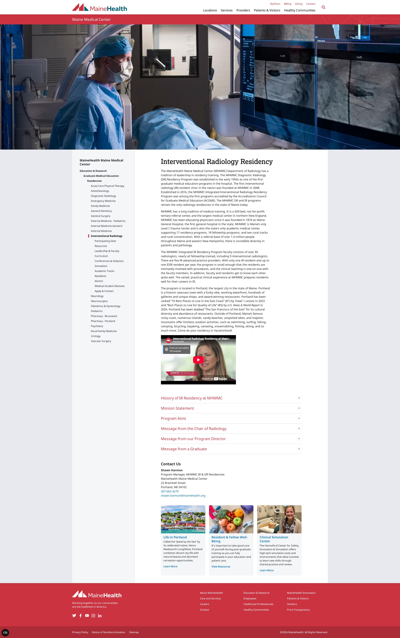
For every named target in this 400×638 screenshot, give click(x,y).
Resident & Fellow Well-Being (230, 539)
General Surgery (100, 216)
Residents (100, 276)
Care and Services (210, 598)
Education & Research (93, 171)
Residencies (94, 181)
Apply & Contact (104, 291)
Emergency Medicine (103, 201)
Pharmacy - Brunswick (104, 316)
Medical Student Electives (110, 286)
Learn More (170, 566)
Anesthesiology (100, 191)
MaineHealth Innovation (301, 593)
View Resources (221, 566)
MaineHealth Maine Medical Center (101, 162)
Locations (210, 10)
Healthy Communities (299, 10)
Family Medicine (100, 206)
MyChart (275, 3)
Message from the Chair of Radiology (193, 428)
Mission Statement (177, 408)
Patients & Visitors (267, 10)
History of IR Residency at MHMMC (191, 398)
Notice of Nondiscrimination (108, 632)
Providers (243, 10)
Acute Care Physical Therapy (107, 186)
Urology (95, 336)
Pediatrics (97, 311)
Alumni (99, 281)
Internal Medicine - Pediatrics (108, 221)
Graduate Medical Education (101, 176)
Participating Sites (105, 241)
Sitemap (134, 632)
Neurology (97, 296)
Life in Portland (175, 537)
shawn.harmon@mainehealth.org (183, 495)
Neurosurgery (99, 301)
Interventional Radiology (106, 236)
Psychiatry (97, 326)
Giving (298, 3)
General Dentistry (101, 211)
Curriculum (101, 256)
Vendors (292, 604)
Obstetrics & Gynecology (105, 306)
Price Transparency (298, 609)
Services (227, 10)
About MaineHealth (211, 593)
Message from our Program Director (193, 438)
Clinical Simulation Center (274, 539)
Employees (250, 598)
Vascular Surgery (101, 341)
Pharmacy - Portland (103, 321)
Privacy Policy (80, 632)
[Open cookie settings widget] (5, 632)
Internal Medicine (101, 231)
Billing (287, 3)
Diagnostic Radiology (103, 196)
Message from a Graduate (184, 448)
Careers (310, 3)
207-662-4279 (169, 491)
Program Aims (173, 418)
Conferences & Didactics (109, 261)
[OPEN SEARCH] (323, 7)
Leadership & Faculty (107, 251)
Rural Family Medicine (104, 331)
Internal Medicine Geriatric (107, 226)
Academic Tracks (104, 271)
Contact (204, 609)
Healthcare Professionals (258, 604)
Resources (101, 246)
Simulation (101, 266)
